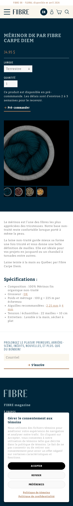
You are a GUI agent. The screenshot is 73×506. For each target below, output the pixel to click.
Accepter (36, 465)
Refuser (36, 475)
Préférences (36, 484)
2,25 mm (52, 305)
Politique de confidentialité (36, 496)
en (44, 12)
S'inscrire (38, 365)
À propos (10, 412)
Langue (8, 62)
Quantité (10, 77)
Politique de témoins (36, 492)
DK (26, 294)
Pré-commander (19, 107)
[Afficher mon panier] (59, 12)
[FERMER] (70, 462)
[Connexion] (52, 12)
